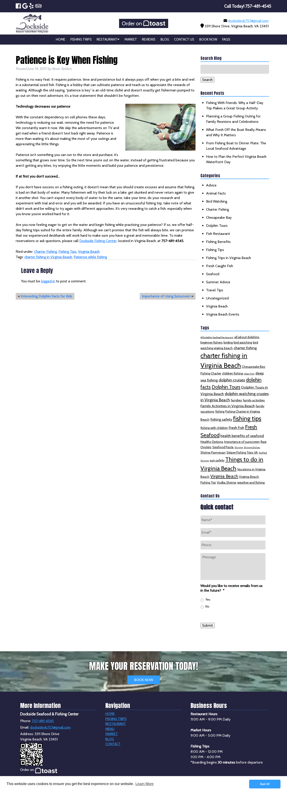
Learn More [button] (144, 784)
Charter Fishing (45, 251)
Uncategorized (217, 298)
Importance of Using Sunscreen (166, 296)
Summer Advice (218, 282)
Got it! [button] (265, 784)
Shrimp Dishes (252, 447)
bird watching (243, 342)
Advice (211, 185)
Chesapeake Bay (219, 217)
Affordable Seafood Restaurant (216, 337)
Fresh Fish (236, 427)
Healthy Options (211, 442)
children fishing (232, 373)
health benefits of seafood (242, 435)
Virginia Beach (89, 251)
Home (60, 39)
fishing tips (247, 418)
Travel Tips (214, 290)
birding (228, 342)
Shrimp (239, 447)
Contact (113, 744)
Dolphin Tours (217, 225)
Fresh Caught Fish (219, 266)
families (236, 400)
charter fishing (245, 348)
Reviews (148, 39)
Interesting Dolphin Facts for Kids (46, 296)
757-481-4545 (43, 721)
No (207, 606)
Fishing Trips (81, 39)
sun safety (217, 460)
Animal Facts (216, 193)
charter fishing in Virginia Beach (48, 257)
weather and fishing (251, 482)
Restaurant (107, 39)
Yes (207, 599)
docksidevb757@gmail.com (248, 21)
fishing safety (221, 419)
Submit (207, 625)
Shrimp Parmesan (213, 452)
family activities (254, 400)
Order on (132, 23)
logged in (48, 281)
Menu (109, 729)
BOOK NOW (143, 680)
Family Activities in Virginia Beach (227, 406)
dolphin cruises (232, 380)
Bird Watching (216, 201)
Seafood (212, 274)
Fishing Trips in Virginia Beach (228, 258)
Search (207, 80)
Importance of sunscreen (242, 442)
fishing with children (214, 428)
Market (130, 39)
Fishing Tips (67, 251)
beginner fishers (211, 342)
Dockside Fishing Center (98, 241)
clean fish (249, 373)
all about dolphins (246, 337)
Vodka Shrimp (226, 482)
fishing (219, 411)
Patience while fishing (90, 257)
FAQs (226, 39)
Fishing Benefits (218, 242)
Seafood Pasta (223, 447)
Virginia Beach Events (222, 314)
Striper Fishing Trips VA (242, 452)
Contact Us (184, 39)
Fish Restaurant (218, 234)
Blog (165, 39)
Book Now (208, 39)
